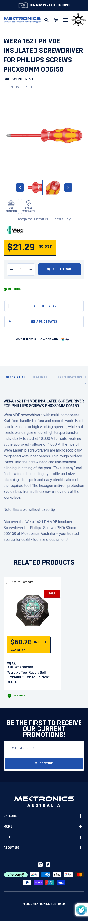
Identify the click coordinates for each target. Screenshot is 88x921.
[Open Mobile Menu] (65, 20)
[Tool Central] (78, 20)
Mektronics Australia (49, 904)
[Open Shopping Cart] (56, 20)
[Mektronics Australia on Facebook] (48, 864)
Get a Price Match (44, 321)
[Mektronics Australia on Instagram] (40, 864)
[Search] (46, 20)
